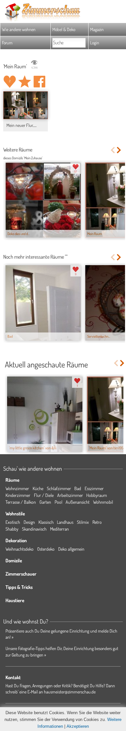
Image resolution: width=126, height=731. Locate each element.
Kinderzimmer (17, 495)
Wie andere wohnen (19, 29)
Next (119, 150)
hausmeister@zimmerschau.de (70, 691)
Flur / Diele (44, 495)
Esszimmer (94, 488)
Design (29, 522)
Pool (58, 502)
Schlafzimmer (59, 488)
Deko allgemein (71, 549)
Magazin (97, 29)
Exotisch (12, 522)
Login (94, 42)
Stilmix (83, 522)
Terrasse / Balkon (20, 502)
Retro (97, 522)
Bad (77, 488)
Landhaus (65, 522)
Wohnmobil (103, 502)
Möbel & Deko (63, 29)
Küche (38, 488)
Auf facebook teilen (39, 81)
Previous (112, 150)
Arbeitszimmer (70, 495)
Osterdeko (46, 549)
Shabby (11, 529)
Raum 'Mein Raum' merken (24, 81)
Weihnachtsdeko (19, 549)
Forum (7, 42)
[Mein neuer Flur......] (25, 105)
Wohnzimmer (17, 488)
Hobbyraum (96, 495)
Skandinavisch (34, 529)
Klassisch (46, 522)
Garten (45, 502)
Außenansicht (77, 502)
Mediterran (59, 529)
